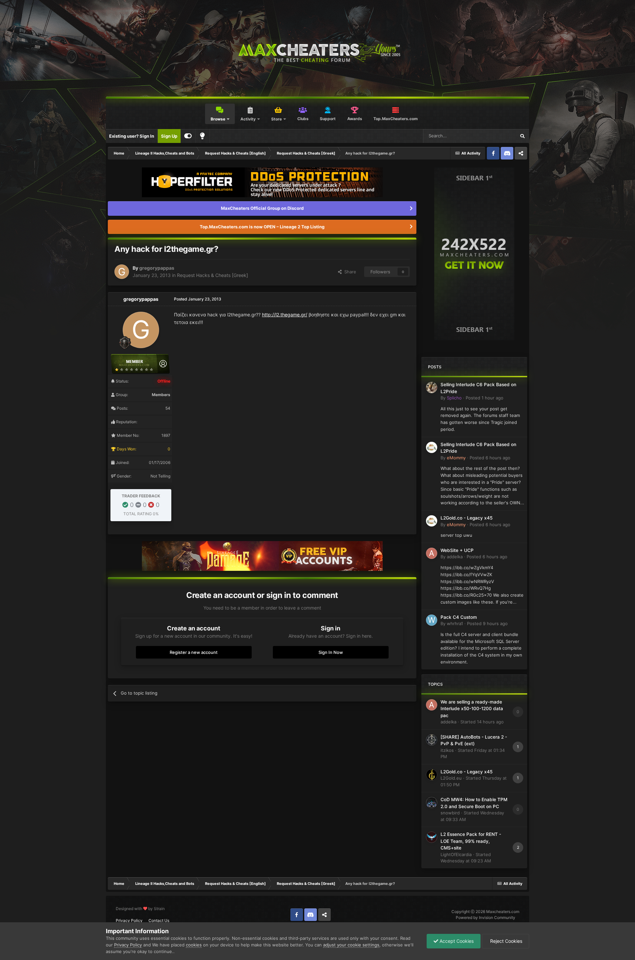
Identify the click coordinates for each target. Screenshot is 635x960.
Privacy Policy (129, 920)
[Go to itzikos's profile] (431, 740)
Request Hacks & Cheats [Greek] (212, 275)
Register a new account (194, 652)
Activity (248, 118)
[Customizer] (188, 136)
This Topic (496, 135)
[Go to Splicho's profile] (431, 387)
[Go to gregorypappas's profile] (121, 271)
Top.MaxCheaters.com (395, 118)
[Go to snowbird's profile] (431, 802)
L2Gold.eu (451, 778)
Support (328, 118)
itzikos (447, 750)
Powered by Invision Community (485, 917)
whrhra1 (455, 623)
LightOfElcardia (456, 854)
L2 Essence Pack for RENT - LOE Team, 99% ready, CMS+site (471, 841)
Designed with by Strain (140, 908)
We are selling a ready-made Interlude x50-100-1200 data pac (472, 708)
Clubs (303, 118)
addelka (455, 556)
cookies (194, 944)
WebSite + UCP (457, 550)
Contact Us (158, 920)
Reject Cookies (505, 941)
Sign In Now (330, 652)
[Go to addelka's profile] (431, 553)
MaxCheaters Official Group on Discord (262, 208)
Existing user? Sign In (131, 136)
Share (349, 271)
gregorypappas (156, 268)
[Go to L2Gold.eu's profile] (431, 774)
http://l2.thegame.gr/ (284, 314)
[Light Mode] (202, 136)
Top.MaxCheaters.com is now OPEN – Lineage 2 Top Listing (262, 226)
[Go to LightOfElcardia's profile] (431, 837)
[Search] (522, 136)
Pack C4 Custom (459, 617)
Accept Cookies (456, 941)
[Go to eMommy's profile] (431, 447)
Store (276, 118)
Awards (354, 118)
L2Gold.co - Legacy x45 (466, 518)
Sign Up (169, 136)
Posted (484, 397)
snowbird (450, 812)
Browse (218, 118)
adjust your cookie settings (351, 944)
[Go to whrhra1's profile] (431, 620)
